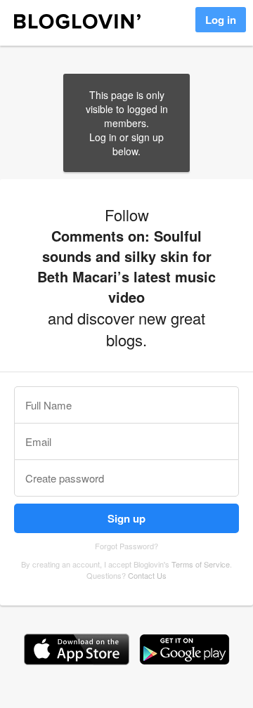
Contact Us (147, 575)
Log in (220, 19)
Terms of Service (200, 564)
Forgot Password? (126, 545)
